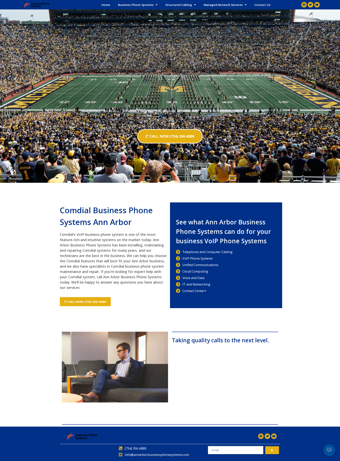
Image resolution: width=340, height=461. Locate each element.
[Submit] (272, 450)
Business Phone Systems (136, 5)
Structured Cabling (178, 5)
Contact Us (262, 5)
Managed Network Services (223, 5)
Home (106, 5)
